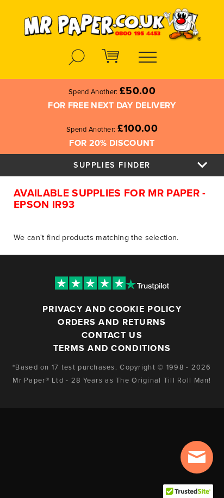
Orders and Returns (112, 322)
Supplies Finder (112, 165)
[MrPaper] (112, 21)
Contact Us (112, 335)
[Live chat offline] (197, 457)
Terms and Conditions (112, 348)
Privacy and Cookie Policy (112, 309)
